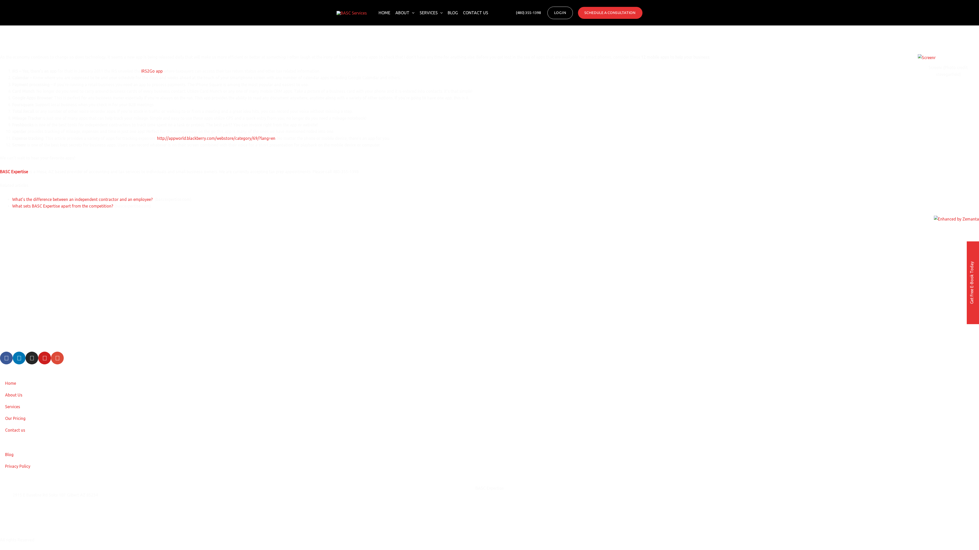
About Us (13, 395)
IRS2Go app (152, 71)
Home (384, 12)
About (402, 12)
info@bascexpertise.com (35, 507)
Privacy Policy (17, 466)
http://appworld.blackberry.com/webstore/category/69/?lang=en (216, 138)
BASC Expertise (14, 171)
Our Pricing (15, 418)
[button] (412, 13)
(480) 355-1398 (27, 520)
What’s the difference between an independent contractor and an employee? (83, 199)
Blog (453, 12)
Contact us (475, 12)
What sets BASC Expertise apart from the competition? (62, 206)
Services (429, 12)
